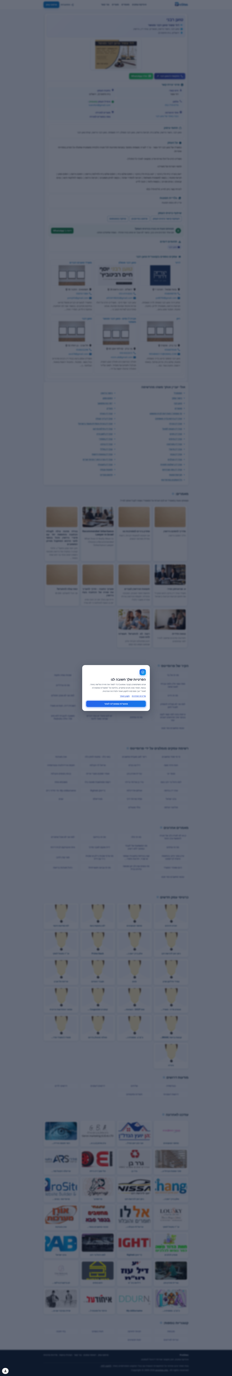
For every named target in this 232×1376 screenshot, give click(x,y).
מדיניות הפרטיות (139, 696)
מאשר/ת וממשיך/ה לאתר (116, 703)
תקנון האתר (125, 696)
